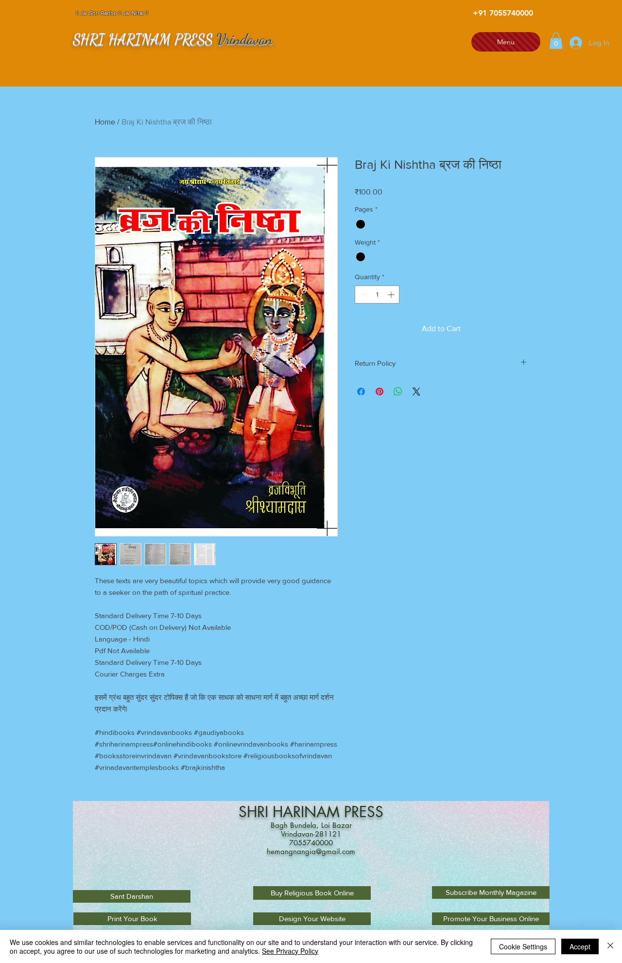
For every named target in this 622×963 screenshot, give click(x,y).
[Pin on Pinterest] (379, 391)
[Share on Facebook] (361, 391)
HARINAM (308, 811)
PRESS (363, 811)
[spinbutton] (377, 294)
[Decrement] (362, 294)
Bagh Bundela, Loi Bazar (311, 825)
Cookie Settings (523, 946)
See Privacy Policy (290, 951)
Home (105, 122)
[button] (556, 41)
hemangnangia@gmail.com (311, 851)
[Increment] (392, 294)
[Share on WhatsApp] (398, 391)
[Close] (610, 946)
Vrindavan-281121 (311, 833)
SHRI (256, 811)
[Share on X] (416, 391)
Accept (580, 946)
